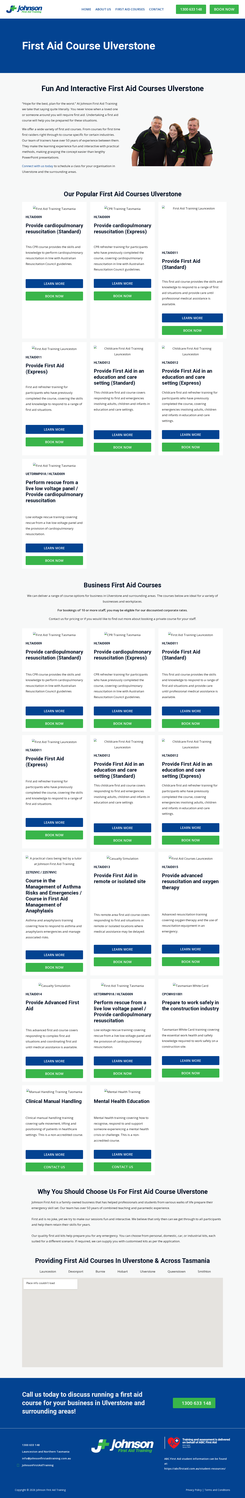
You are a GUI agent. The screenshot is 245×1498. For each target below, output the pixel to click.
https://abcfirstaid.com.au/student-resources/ (195, 1468)
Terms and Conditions (217, 1490)
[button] (191, 9)
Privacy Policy (194, 1490)
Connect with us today (37, 166)
